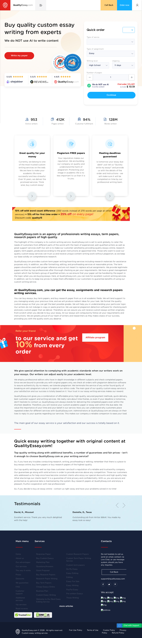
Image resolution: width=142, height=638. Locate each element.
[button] (122, 505)
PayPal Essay (72, 590)
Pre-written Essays (74, 594)
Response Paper (43, 554)
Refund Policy (118, 633)
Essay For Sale (72, 581)
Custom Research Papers (77, 554)
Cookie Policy (109, 630)
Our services (21, 566)
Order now (124, 5)
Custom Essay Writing (46, 595)
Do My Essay (72, 569)
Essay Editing (72, 573)
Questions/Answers (44, 566)
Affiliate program (95, 337)
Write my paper (19, 56)
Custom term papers (75, 565)
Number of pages (94, 73)
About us (20, 558)
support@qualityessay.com (113, 579)
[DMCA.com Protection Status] (43, 615)
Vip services (21, 605)
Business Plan (42, 591)
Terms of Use (92, 630)
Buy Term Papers (43, 583)
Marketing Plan (43, 562)
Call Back (109, 5)
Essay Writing (72, 585)
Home (18, 554)
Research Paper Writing (46, 579)
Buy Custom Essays (45, 558)
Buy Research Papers (45, 575)
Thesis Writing (72, 598)
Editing (69, 577)
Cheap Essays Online (45, 587)
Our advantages (23, 562)
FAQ (18, 587)
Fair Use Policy (75, 630)
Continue (111, 95)
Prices (18, 575)
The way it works (23, 571)
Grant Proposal (43, 571)
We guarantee (22, 583)
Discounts (20, 579)
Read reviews (22, 609)
